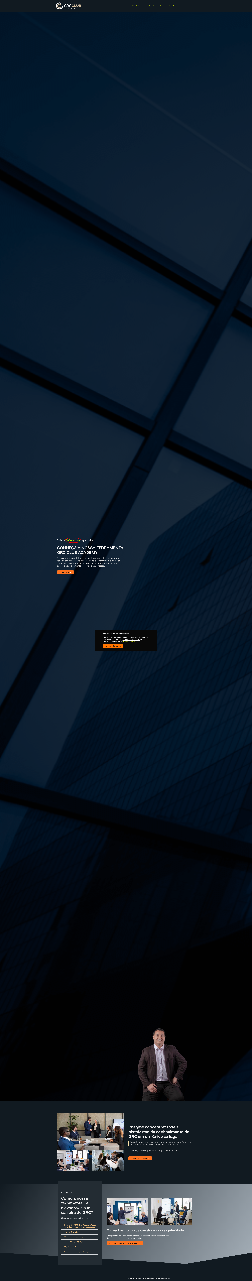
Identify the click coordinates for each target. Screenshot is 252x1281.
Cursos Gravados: (71, 1232)
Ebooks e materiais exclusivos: (76, 1252)
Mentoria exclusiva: (72, 1247)
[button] (79, 1226)
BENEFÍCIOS (148, 6)
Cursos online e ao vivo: (73, 1237)
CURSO (161, 6)
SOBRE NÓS (134, 6)
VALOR (171, 6)
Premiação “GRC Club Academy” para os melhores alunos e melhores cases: (80, 1226)
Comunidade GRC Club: (74, 1242)
